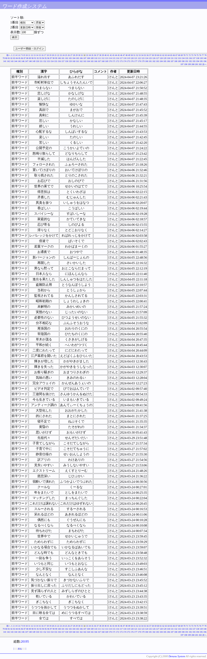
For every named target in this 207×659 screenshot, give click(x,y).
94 (43, 58)
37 (98, 55)
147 (26, 61)
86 (22, 58)
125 (150, 58)
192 (190, 61)
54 (142, 55)
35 (92, 55)
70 (184, 55)
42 (111, 55)
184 (161, 61)
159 (70, 61)
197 (182, 64)
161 (77, 61)
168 (103, 61)
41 (108, 55)
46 (121, 55)
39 (103, 55)
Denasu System (177, 656)
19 (50, 55)
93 (40, 58)
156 (59, 61)
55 (145, 55)
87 (25, 58)
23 (61, 55)
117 (121, 58)
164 (88, 61)
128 (161, 58)
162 (81, 61)
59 (155, 55)
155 (55, 61)
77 (203, 55)
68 (179, 55)
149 (33, 61)
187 (172, 61)
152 (44, 61)
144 (15, 61)
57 (150, 55)
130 (168, 58)
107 (84, 58)
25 (66, 55)
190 (183, 61)
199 (189, 64)
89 (30, 58)
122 (139, 58)
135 (186, 58)
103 (70, 58)
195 (201, 61)
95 (46, 58)
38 (100, 55)
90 (33, 58)
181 (150, 61)
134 (183, 58)
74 (195, 55)
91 (35, 58)
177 (135, 61)
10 (27, 55)
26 (69, 55)
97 (51, 58)
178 (139, 61)
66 (174, 55)
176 (132, 61)
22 (58, 55)
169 (106, 61)
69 (182, 55)
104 (73, 58)
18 (48, 55)
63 (166, 55)
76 (200, 55)
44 (116, 55)
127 (157, 58)
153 (48, 61)
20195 (25, 641)
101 (62, 58)
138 (197, 58)
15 (40, 55)
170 (110, 61)
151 (41, 61)
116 (117, 58)
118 (124, 58)
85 (19, 58)
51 (134, 55)
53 (140, 55)
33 (87, 55)
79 (4, 58)
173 (121, 61)
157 (62, 61)
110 (95, 58)
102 (66, 58)
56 (148, 55)
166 (95, 61)
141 (4, 61)
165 (92, 61)
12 (32, 55)
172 (117, 61)
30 (79, 55)
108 (88, 58)
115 (113, 58)
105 (77, 58)
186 (168, 61)
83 (14, 58)
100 (59, 58)
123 (143, 58)
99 (56, 58)
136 (190, 58)
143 (12, 61)
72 (190, 55)
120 (132, 58)
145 (19, 61)
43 (113, 55)
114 (110, 58)
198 (185, 64)
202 (200, 64)
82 (12, 58)
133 (179, 58)
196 (204, 61)
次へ (204, 64)
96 (48, 58)
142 (8, 61)
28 (74, 55)
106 (81, 58)
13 (35, 55)
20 (53, 55)
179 (143, 61)
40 (106, 55)
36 (95, 55)
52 (137, 55)
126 (153, 58)
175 (128, 61)
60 (158, 55)
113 (106, 58)
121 (135, 58)
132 (175, 58)
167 (99, 61)
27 (71, 55)
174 (124, 61)
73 (192, 55)
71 (187, 55)
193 (193, 61)
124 (146, 58)
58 (153, 55)
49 (129, 55)
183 (157, 61)
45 (119, 55)
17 (45, 55)
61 (161, 55)
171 (113, 61)
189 (179, 61)
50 (132, 55)
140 (204, 58)
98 (54, 58)
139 (201, 58)
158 (66, 61)
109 (92, 58)
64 (169, 55)
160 (73, 61)
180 (146, 61)
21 (56, 55)
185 (164, 61)
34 (90, 55)
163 (84, 61)
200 (192, 64)
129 (164, 58)
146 (22, 61)
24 (63, 55)
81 (9, 58)
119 (128, 58)
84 (17, 58)
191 (186, 61)
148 (30, 61)
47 (124, 55)
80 (6, 58)
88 (27, 58)
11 (29, 55)
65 (171, 55)
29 (77, 55)
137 (193, 58)
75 (197, 55)
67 (176, 55)
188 (175, 61)
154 (52, 61)
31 (82, 55)
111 (99, 58)
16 (42, 55)
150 (37, 61)
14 (37, 55)
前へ (8, 55)
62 (163, 55)
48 (127, 55)
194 (197, 61)
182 (153, 61)
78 (205, 55)
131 (172, 58)
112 (103, 58)
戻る (20, 649)
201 (196, 64)
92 (38, 58)
